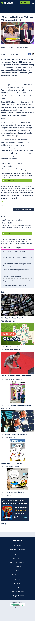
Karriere (17, 587)
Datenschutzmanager (17, 562)
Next (32, 33)
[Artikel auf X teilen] (33, 54)
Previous (2, 33)
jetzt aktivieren (9, 180)
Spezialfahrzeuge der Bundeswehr (15, 276)
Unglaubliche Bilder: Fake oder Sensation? (18, 281)
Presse (17, 579)
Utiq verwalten (17, 566)
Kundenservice (17, 545)
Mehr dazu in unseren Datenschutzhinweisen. (18, 192)
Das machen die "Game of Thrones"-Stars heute (18, 258)
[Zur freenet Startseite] (7, 2)
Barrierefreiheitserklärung (17, 550)
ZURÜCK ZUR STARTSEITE (23, 209)
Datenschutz (17, 558)
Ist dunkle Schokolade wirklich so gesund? (18, 285)
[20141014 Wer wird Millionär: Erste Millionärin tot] (17, 33)
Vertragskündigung (17, 591)
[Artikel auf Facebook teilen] (29, 54)
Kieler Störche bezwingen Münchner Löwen (16, 271)
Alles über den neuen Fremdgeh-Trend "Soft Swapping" (17, 265)
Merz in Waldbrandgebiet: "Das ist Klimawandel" (15, 252)
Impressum (17, 554)
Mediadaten (18, 583)
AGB (17, 571)
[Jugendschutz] (17, 604)
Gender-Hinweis (17, 575)
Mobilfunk (25, 3)
